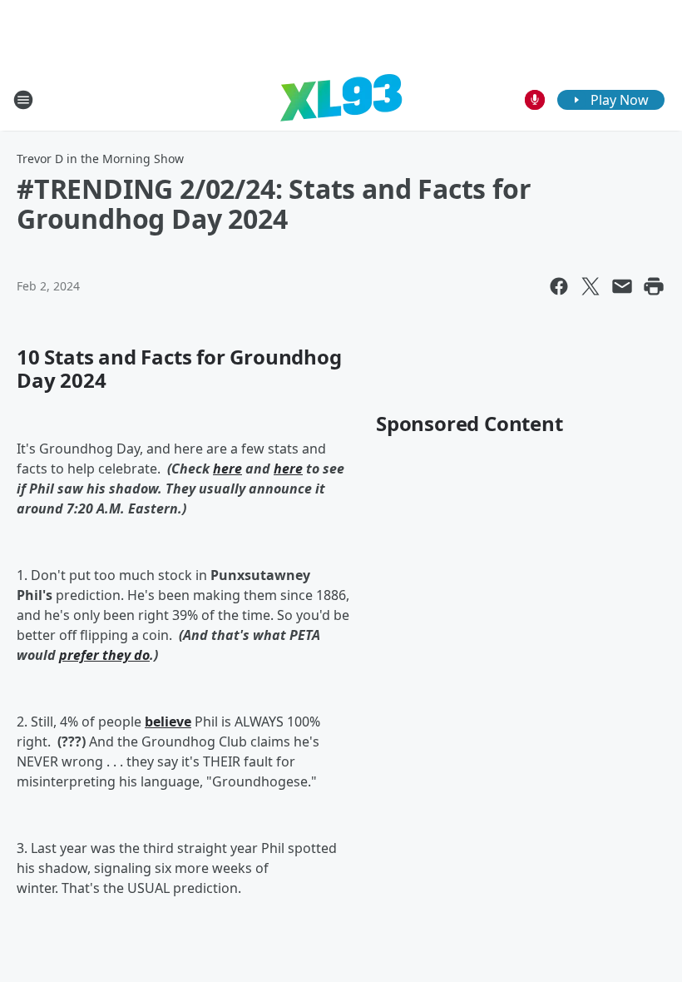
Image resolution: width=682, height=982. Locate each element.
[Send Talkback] (535, 100)
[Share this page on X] (590, 286)
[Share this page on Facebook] (559, 286)
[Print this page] (653, 286)
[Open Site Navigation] (23, 100)
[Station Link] (341, 99)
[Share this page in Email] (622, 286)
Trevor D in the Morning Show (100, 158)
